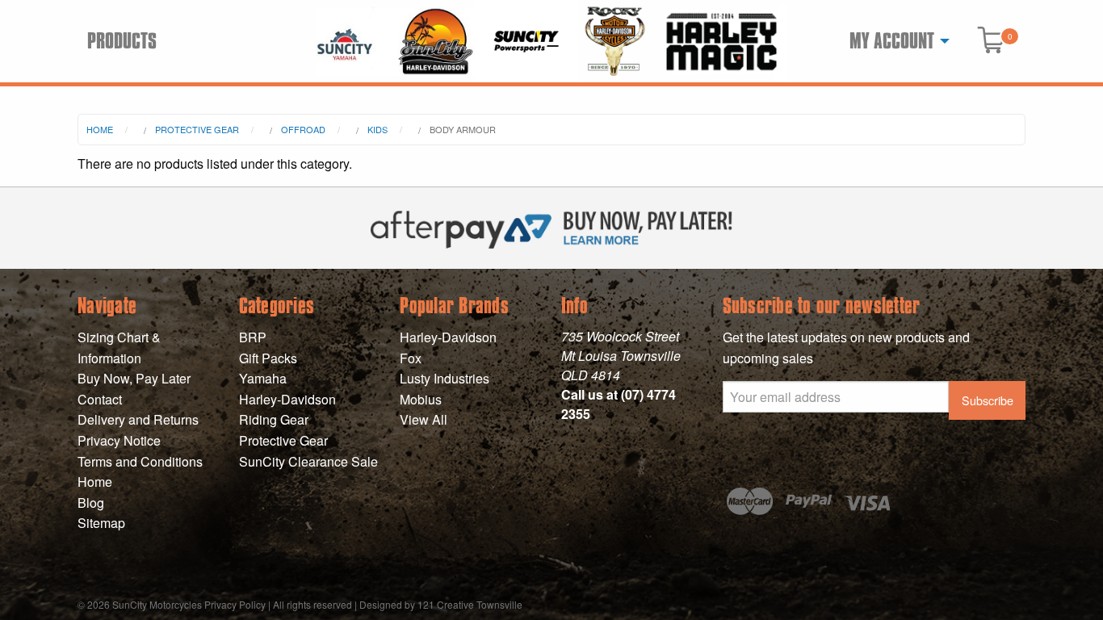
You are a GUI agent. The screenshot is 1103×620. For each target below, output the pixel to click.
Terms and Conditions (140, 461)
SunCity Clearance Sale (308, 461)
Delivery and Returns (138, 419)
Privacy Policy (235, 604)
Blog (91, 502)
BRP (252, 337)
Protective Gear (197, 129)
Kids (377, 129)
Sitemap (101, 522)
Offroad (303, 129)
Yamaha (263, 378)
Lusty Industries (444, 378)
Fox (410, 358)
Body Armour (463, 129)
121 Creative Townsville (469, 604)
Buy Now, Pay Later (134, 378)
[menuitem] (895, 41)
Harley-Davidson (287, 399)
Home (99, 129)
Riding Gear (273, 419)
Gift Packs (268, 358)
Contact (100, 399)
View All (423, 419)
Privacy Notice (119, 440)
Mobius (421, 399)
